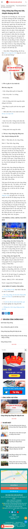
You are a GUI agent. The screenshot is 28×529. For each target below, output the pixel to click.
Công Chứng (22, 523)
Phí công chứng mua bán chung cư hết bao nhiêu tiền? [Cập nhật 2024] (18, 426)
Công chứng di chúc (6, 342)
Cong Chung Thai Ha (7, 523)
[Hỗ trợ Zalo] (25, 522)
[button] (26, 406)
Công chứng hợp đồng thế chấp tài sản (11, 331)
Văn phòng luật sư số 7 (9, 522)
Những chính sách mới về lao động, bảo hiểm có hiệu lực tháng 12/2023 (18, 462)
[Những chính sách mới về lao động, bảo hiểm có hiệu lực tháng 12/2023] (4, 463)
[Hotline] (2, 526)
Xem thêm (14, 344)
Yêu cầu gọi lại (14, 491)
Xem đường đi (14, 485)
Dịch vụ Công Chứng (20, 526)
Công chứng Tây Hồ (19, 522)
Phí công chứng (14, 488)
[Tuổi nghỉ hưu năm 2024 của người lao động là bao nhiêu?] (4, 434)
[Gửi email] (25, 518)
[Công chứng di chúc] (14, 406)
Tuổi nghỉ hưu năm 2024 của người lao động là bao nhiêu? (17, 433)
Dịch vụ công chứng (14, 525)
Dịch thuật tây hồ (15, 523)
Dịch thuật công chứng (7, 322)
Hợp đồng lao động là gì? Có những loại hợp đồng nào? (17, 455)
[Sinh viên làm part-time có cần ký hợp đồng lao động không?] (4, 441)
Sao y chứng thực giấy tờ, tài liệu (9, 327)
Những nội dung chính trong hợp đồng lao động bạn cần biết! (17, 448)
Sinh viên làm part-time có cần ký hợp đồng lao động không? (17, 440)
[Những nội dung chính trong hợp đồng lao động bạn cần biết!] (4, 448)
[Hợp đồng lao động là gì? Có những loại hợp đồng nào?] (4, 456)
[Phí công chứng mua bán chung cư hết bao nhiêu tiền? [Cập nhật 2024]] (4, 427)
